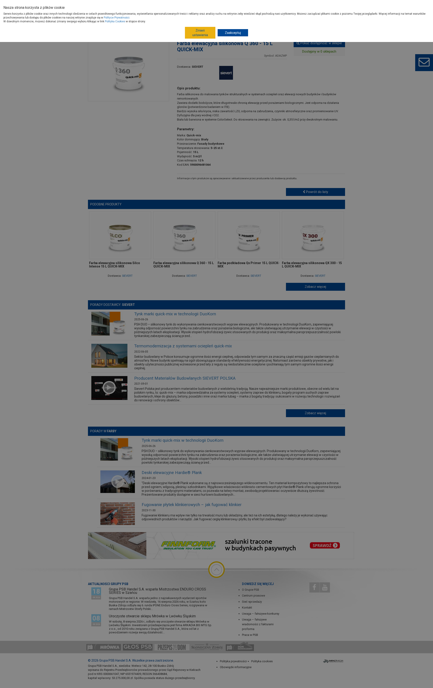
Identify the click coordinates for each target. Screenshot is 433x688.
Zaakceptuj (233, 33)
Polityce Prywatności (116, 17)
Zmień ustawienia (200, 33)
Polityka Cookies (115, 21)
